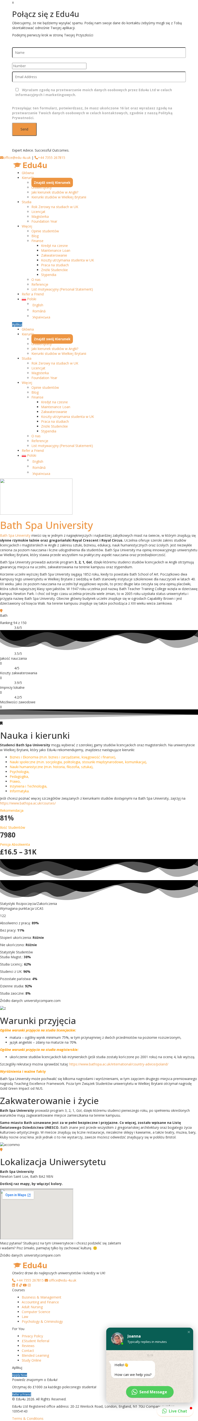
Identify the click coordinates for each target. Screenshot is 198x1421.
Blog (35, 236)
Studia (26, 202)
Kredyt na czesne (54, 245)
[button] (188, 1332)
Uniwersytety (41, 187)
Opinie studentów (45, 231)
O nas (36, 279)
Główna (28, 173)
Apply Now (19, 1375)
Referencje (39, 284)
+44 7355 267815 (51, 157)
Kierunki (28, 177)
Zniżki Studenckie (54, 270)
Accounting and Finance (40, 1302)
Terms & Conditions (27, 1418)
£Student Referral (35, 1341)
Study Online (31, 1360)
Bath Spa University (46, 525)
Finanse (37, 240)
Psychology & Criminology (42, 1321)
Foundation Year (44, 221)
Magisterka (40, 216)
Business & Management (41, 1297)
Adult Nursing (32, 1307)
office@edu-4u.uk (17, 157)
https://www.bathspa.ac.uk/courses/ (28, 803)
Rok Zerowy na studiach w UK (54, 206)
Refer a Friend (33, 294)
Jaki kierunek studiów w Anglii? (54, 192)
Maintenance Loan (55, 250)
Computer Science (36, 1311)
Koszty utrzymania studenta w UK (67, 260)
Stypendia (48, 274)
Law (25, 1316)
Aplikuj (17, 324)
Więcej (27, 226)
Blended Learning (35, 1355)
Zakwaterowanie (54, 255)
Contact (28, 1350)
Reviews (28, 1345)
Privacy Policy (32, 1336)
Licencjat (38, 211)
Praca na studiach (55, 265)
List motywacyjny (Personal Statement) (62, 289)
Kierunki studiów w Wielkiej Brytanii (58, 197)
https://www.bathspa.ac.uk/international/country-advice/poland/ (118, 1064)
